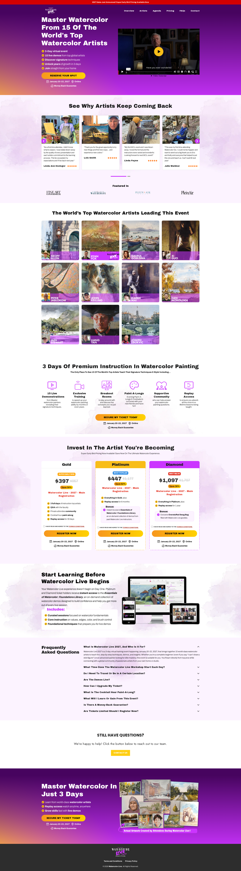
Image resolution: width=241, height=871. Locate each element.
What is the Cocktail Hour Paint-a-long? (109, 692)
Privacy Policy (131, 861)
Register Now (66, 533)
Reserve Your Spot (63, 76)
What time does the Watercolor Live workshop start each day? (124, 667)
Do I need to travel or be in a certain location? (114, 673)
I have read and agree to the (64, 526)
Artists (143, 11)
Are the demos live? (97, 679)
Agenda (157, 11)
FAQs (182, 11)
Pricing (170, 11)
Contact (195, 11)
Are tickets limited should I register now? (111, 711)
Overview (129, 11)
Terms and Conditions (113, 861)
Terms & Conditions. (76, 526)
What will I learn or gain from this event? (111, 698)
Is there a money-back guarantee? (106, 705)
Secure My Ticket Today (120, 417)
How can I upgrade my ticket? (103, 686)
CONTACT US (120, 752)
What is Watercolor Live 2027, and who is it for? (114, 647)
